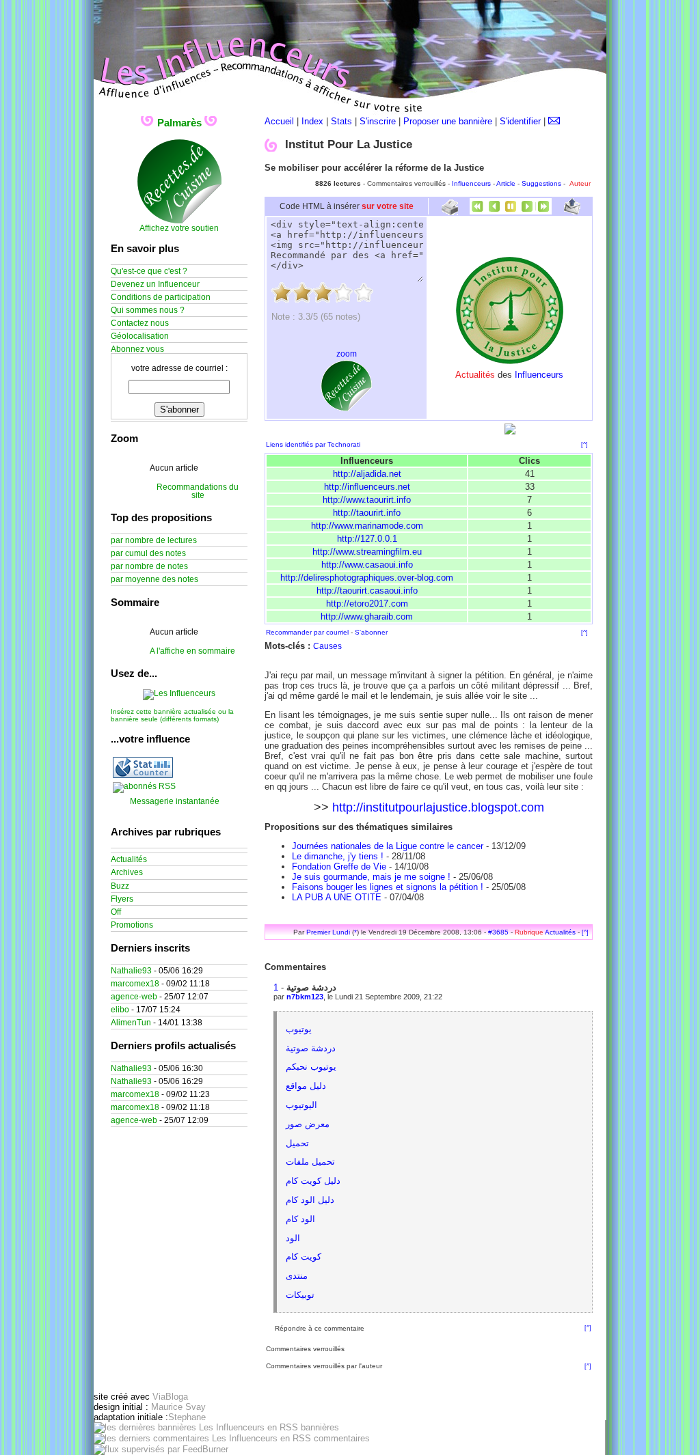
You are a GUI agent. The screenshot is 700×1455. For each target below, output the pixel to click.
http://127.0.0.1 (367, 539)
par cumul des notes (148, 553)
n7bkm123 (304, 997)
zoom (346, 354)
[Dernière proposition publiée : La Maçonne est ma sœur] (543, 211)
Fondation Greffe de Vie (339, 866)
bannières (318, 1427)
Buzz (120, 886)
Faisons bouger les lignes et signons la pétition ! (387, 887)
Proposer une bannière (447, 121)
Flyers (122, 899)
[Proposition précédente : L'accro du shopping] (494, 211)
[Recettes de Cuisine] (179, 221)
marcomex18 (135, 984)
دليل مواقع (306, 1086)
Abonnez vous (137, 349)
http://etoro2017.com (367, 603)
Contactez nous (140, 323)
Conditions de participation (161, 297)
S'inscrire (378, 121)
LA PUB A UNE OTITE (336, 897)
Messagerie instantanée (174, 801)
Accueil (279, 121)
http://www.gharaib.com (367, 616)
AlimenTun (131, 1022)
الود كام (300, 1219)
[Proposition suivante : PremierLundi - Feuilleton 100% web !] (527, 211)
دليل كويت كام (313, 1181)
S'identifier (520, 121)
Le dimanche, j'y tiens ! (337, 856)
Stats (341, 121)
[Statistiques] (143, 775)
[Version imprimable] (449, 210)
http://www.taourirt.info (367, 500)
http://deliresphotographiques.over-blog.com (366, 577)
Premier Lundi (328, 932)
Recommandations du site (198, 491)
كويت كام (303, 1256)
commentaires (340, 1438)
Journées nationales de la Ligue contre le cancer (387, 846)
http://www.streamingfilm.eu (367, 551)
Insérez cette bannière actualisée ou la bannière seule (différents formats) (172, 715)
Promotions (132, 925)
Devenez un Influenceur (155, 284)
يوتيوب (299, 1029)
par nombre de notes (149, 566)
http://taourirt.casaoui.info (367, 590)
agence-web (134, 997)
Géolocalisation (140, 336)
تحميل (297, 1143)
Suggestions (541, 183)
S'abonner (371, 632)
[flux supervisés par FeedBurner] (161, 1449)
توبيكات (300, 1295)
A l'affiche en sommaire (192, 651)
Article (505, 183)
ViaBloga (170, 1396)
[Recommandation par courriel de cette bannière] (572, 211)
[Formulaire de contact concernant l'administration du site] (554, 121)
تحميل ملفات (310, 1161)
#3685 (498, 932)
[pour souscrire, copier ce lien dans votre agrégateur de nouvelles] (144, 786)
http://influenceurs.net (367, 487)
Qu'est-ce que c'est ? (149, 271)
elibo (120, 1010)
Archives (127, 872)
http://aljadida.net (367, 474)
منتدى (297, 1276)
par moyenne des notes (154, 579)
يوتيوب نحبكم (311, 1067)
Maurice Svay (178, 1407)
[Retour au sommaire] (510, 211)
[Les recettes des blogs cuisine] (346, 408)
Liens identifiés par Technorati (313, 444)
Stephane (187, 1417)
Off (116, 912)
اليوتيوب (301, 1105)
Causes (327, 646)
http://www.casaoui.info (367, 564)
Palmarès (179, 122)
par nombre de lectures (154, 540)
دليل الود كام (310, 1200)
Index (312, 121)
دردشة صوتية (311, 1048)
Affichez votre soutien (179, 228)
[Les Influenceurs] (179, 693)
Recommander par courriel (307, 632)
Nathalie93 (131, 971)
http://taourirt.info (367, 513)
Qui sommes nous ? (148, 310)
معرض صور (307, 1124)
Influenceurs (471, 183)
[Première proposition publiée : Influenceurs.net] (478, 211)
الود (293, 1238)
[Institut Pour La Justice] (509, 362)
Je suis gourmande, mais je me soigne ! (371, 877)
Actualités (560, 932)
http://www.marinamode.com (367, 526)
